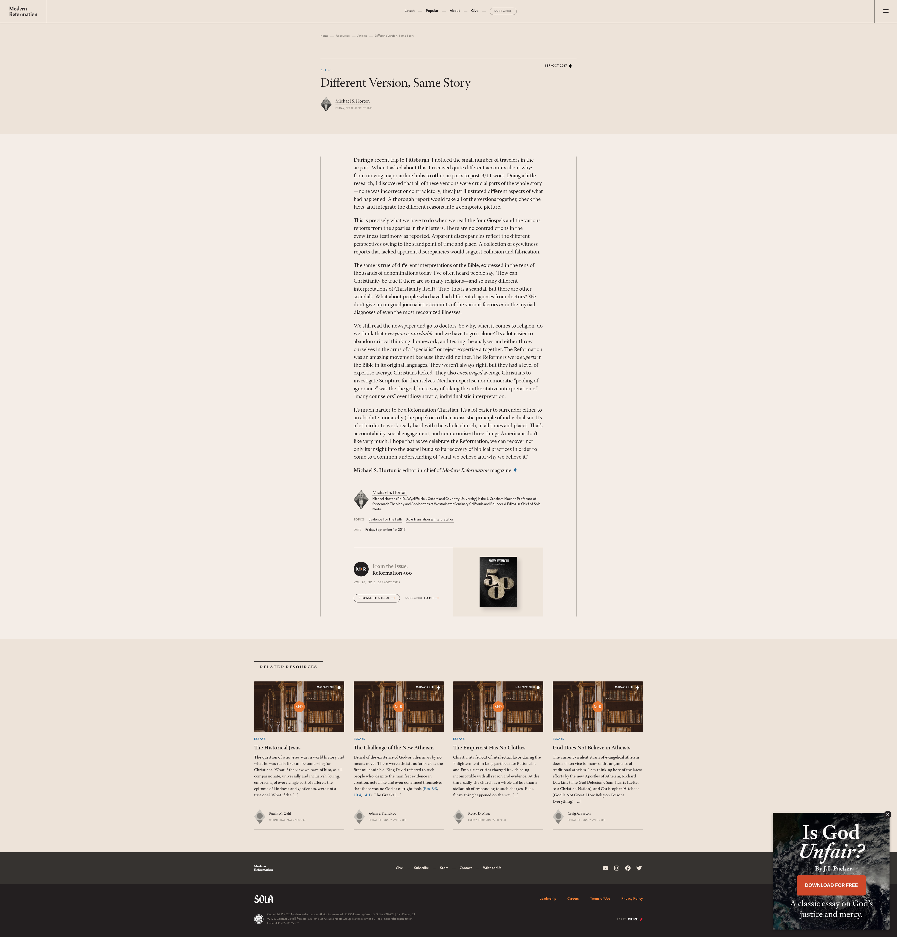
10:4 (357, 795)
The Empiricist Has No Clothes (489, 748)
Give (474, 11)
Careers (573, 899)
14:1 (366, 795)
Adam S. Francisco (382, 814)
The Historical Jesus (277, 748)
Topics (359, 519)
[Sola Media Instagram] (616, 868)
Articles (362, 36)
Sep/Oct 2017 (556, 65)
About (455, 11)
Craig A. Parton (579, 814)
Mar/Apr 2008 (425, 687)
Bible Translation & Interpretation (430, 519)
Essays (260, 739)
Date (358, 530)
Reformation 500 (392, 570)
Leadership (548, 899)
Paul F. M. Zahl (280, 814)
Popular (432, 11)
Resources (343, 36)
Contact (466, 868)
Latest (410, 11)
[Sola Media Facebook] (628, 868)
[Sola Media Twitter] (639, 868)
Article (327, 70)
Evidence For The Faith (385, 519)
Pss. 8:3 (430, 789)
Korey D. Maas (479, 814)
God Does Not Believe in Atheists (591, 748)
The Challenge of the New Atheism (394, 748)
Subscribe (503, 11)
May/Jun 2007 (326, 687)
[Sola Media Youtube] (605, 868)
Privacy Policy (632, 899)
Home (324, 36)
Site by (621, 919)
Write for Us (492, 868)
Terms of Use (600, 899)
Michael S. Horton (352, 101)
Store (444, 868)
